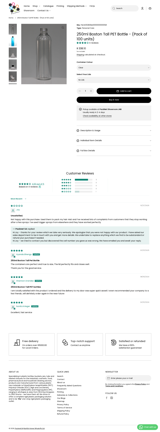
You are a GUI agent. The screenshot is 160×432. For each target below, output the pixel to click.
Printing (60, 392)
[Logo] (14, 8)
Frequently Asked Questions (69, 385)
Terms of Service (64, 407)
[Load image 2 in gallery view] (13, 41)
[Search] (113, 8)
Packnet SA (19, 428)
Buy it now (114, 99)
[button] (83, 42)
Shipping (80, 55)
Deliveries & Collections (67, 395)
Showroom (61, 389)
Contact (60, 379)
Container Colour (85, 62)
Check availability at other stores (97, 116)
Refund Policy (63, 414)
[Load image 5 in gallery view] (13, 76)
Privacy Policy (63, 404)
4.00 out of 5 (38, 184)
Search (60, 376)
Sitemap (60, 401)
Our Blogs (61, 398)
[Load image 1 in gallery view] (13, 29)
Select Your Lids (84, 74)
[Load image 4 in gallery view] (13, 64)
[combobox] (125, 8)
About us (61, 382)
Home (11, 18)
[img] (17, 205)
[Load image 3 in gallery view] (13, 53)
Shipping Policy (63, 411)
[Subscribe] (148, 378)
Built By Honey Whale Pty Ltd (34, 428)
